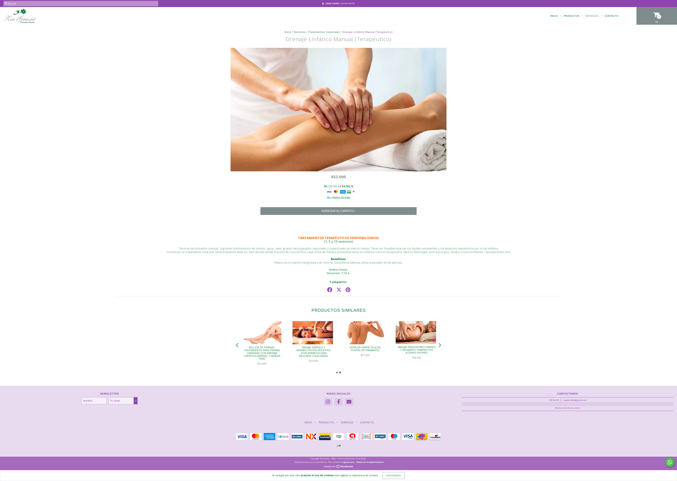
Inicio (554, 15)
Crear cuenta (332, 3)
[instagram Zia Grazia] (328, 402)
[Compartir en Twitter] (338, 290)
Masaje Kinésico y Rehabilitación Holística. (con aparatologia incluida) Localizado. (314, 351)
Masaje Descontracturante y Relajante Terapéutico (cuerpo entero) (417, 349)
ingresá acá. (348, 462)
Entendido (393, 475)
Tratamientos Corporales (324, 32)
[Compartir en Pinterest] (348, 290)
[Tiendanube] (338, 467)
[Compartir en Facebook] (329, 290)
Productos (571, 15)
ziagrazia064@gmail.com (575, 400)
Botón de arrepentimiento (370, 462)
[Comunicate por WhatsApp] (669, 462)
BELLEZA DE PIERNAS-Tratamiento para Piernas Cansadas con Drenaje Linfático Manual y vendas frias (262, 353)
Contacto (611, 15)
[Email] (349, 402)
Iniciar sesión (348, 3)
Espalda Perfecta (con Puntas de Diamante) (365, 349)
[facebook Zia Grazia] (338, 402)
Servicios (592, 15)
